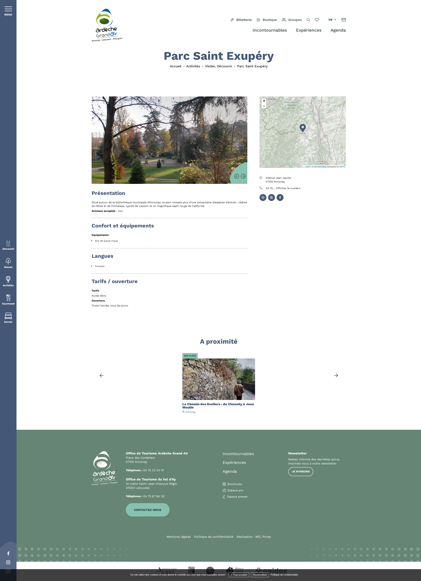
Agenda (338, 30)
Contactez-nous (147, 510)
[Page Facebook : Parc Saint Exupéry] (280, 197)
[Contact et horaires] (344, 19)
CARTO (342, 166)
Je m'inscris (301, 471)
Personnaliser (260, 574)
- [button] (264, 106)
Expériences (309, 30)
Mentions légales (179, 536)
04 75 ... (283, 188)
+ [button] (264, 101)
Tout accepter (240, 574)
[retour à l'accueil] (107, 25)
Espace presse (237, 496)
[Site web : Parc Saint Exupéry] (271, 197)
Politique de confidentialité (213, 536)
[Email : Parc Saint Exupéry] (263, 197)
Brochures (234, 484)
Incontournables (270, 30)
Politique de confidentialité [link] (284, 574)
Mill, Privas (263, 536)
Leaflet (307, 166)
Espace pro (235, 490)
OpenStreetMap (320, 166)
